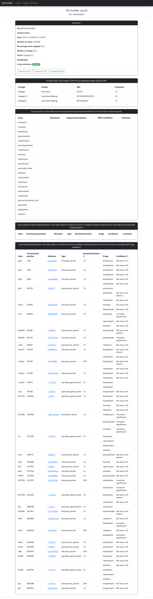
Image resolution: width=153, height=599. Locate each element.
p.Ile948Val (52, 349)
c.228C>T (51, 547)
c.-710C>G (52, 382)
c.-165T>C (52, 391)
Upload (25, 3)
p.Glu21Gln (52, 261)
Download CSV (25, 71)
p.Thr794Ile (52, 361)
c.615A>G (52, 583)
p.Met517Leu (53, 518)
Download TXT (40, 71)
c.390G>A (52, 330)
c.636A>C (51, 454)
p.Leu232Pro (53, 462)
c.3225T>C (52, 345)
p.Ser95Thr (52, 270)
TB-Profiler (7, 3)
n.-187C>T (52, 436)
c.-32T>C (51, 506)
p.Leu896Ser (53, 475)
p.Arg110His (53, 337)
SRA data (34, 3)
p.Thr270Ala (53, 480)
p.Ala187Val (52, 305)
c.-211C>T (52, 570)
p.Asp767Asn (53, 373)
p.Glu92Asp (52, 588)
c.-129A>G (52, 495)
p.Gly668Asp (53, 279)
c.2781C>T (52, 542)
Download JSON (56, 71)
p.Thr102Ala (53, 511)
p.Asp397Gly (53, 551)
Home (18, 3)
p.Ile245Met (53, 314)
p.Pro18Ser (52, 530)
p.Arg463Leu (53, 471)
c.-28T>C (51, 396)
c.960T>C (51, 288)
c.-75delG (52, 556)
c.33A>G (51, 466)
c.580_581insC (53, 414)
